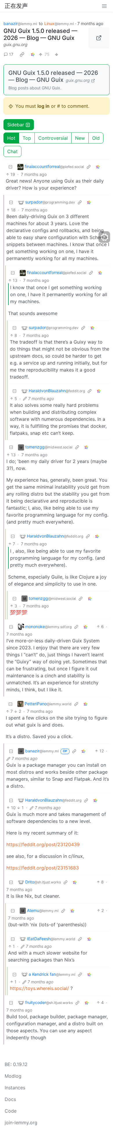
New (80, 138)
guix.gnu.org (15, 44)
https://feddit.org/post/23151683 (42, 868)
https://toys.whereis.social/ (39, 988)
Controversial (53, 138)
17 (11, 54)
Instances (15, 1087)
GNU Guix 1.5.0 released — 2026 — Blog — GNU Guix (40, 34)
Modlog (13, 1076)
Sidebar (15, 125)
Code (11, 1111)
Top (27, 138)
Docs (10, 1099)
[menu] (104, 5)
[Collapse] (10, 166)
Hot (11, 138)
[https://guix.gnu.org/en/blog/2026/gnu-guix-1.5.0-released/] (99, 38)
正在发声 (16, 5)
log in (43, 106)
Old (96, 138)
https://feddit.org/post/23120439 (43, 844)
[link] (22, 54)
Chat (12, 151)
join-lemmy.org (21, 1122)
